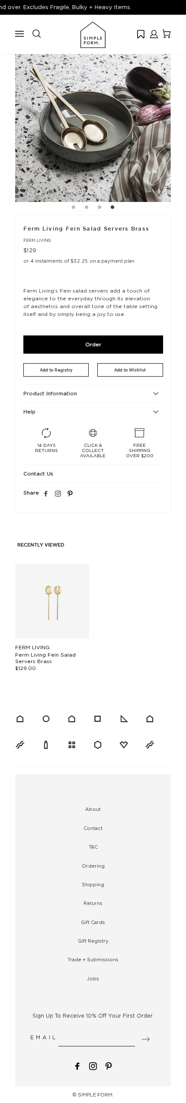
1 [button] (73, 208)
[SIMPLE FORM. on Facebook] (77, 1065)
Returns (93, 903)
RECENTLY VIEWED (40, 545)
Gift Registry (93, 941)
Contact (93, 828)
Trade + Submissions (93, 960)
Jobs (93, 979)
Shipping (93, 885)
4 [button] (112, 208)
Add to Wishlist (130, 370)
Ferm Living (37, 240)
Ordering (93, 866)
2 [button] (86, 208)
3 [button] (99, 208)
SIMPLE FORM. (96, 1095)
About (93, 809)
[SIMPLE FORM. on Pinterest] (108, 1065)
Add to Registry (56, 370)
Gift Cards (93, 922)
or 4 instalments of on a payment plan (79, 261)
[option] (93, 124)
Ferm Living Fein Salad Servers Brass (45, 657)
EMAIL (44, 1037)
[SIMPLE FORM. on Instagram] (58, 494)
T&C (93, 847)
